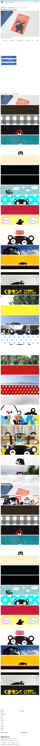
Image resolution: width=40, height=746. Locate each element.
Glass (2, 722)
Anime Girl (27, 40)
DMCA (18, 742)
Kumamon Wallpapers (11, 7)
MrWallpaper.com (4, 7)
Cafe (1, 717)
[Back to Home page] (2, 2)
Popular (11, 740)
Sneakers (2, 720)
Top (16, 740)
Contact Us (7, 740)
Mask (2, 725)
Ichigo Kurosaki (3, 714)
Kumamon (5, 40)
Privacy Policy (4, 742)
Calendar (2, 726)
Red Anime (12, 40)
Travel (2, 723)
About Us (2, 740)
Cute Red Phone (20, 40)
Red (33, 40)
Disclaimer (13, 742)
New (14, 740)
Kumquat (2, 728)
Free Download (9, 57)
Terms (9, 742)
